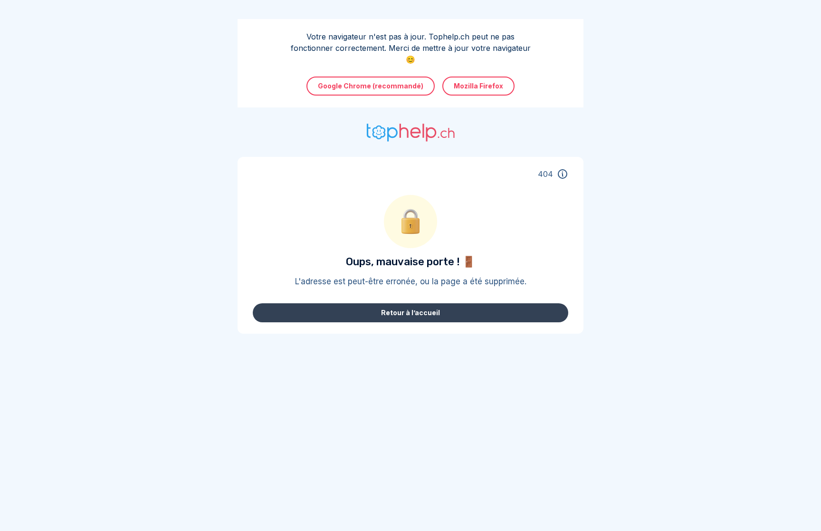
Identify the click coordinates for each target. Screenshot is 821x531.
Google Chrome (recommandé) (370, 86)
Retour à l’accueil (410, 313)
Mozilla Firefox (478, 86)
